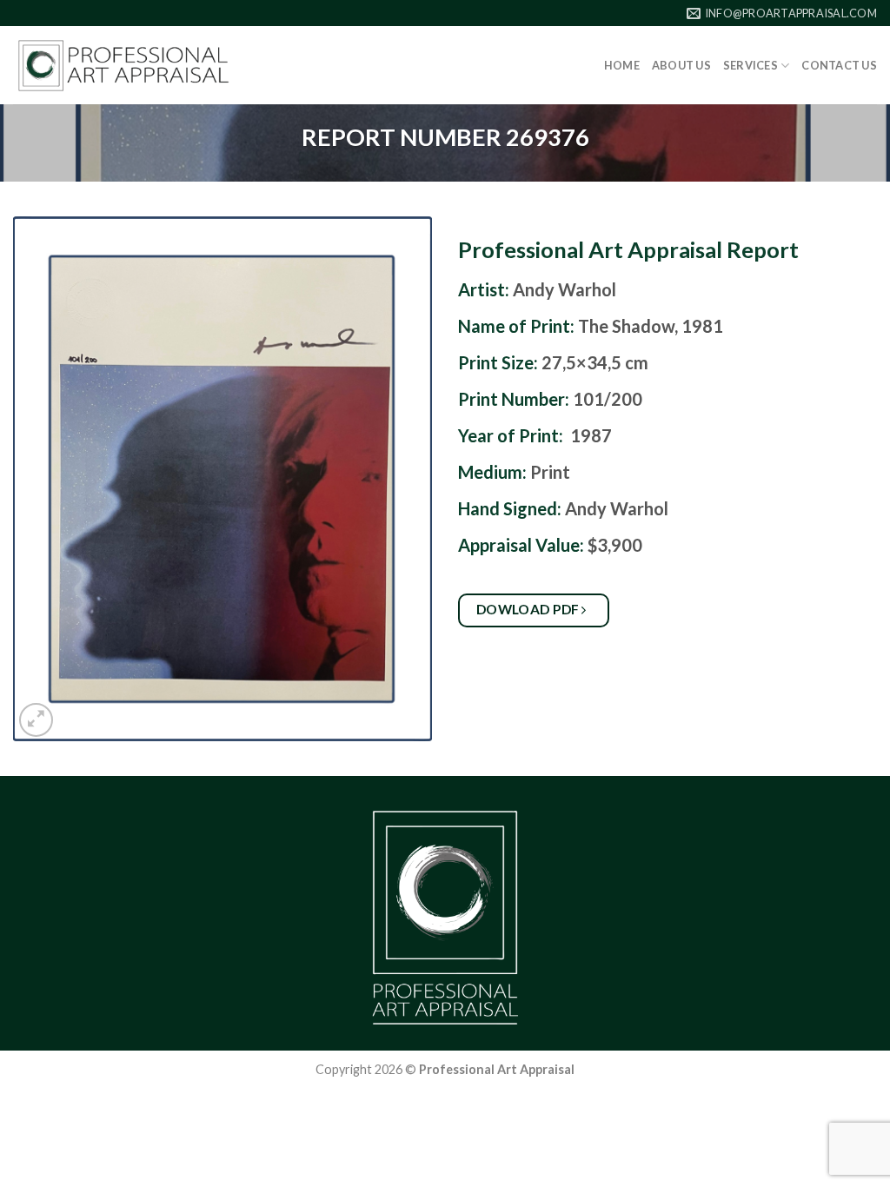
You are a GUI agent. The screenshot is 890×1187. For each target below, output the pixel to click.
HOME (622, 65)
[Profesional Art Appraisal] (123, 65)
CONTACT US (839, 65)
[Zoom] (36, 720)
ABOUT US (681, 65)
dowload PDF (529, 609)
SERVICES (750, 65)
